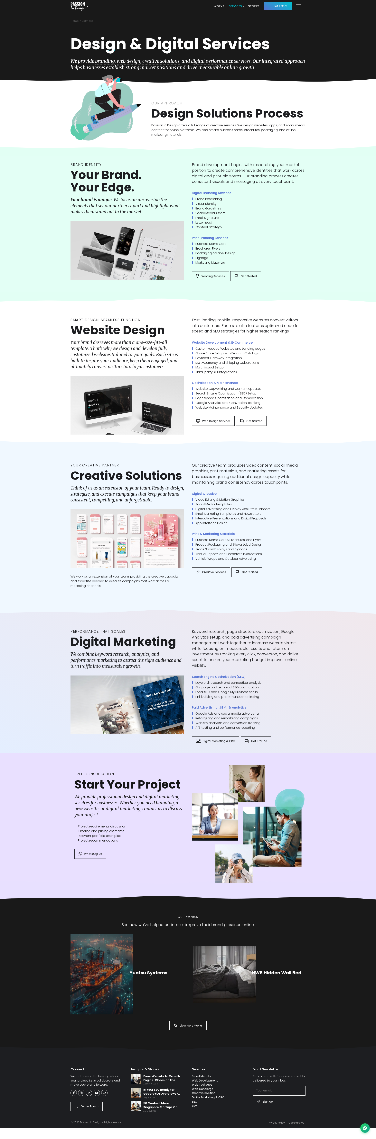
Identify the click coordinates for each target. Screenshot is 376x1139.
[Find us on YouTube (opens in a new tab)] (97, 1093)
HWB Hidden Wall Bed (276, 973)
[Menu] (299, 6)
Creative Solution (203, 1093)
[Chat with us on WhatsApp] (365, 1128)
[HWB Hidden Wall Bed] (224, 974)
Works (219, 6)
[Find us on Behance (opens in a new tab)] (104, 1093)
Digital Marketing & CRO (208, 1097)
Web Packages (202, 1085)
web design (128, 61)
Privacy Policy (277, 1122)
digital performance (212, 61)
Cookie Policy (296, 1122)
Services (235, 6)
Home (74, 20)
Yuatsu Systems (148, 973)
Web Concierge (202, 1089)
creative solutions (161, 61)
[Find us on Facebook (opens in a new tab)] (73, 1093)
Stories (253, 6)
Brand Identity (201, 1076)
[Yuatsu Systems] (101, 974)
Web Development (205, 1080)
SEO (194, 1102)
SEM (194, 1106)
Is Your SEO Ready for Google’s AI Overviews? (160, 1092)
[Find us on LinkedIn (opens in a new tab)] (89, 1093)
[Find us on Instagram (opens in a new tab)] (81, 1093)
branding (105, 61)
